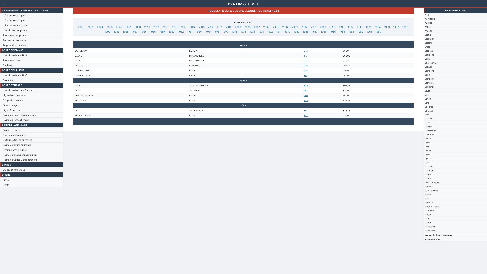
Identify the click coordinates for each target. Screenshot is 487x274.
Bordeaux (429, 50)
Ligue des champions (14, 95)
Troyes (428, 214)
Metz (427, 122)
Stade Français (432, 206)
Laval (427, 90)
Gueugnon (429, 86)
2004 (285, 27)
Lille (427, 94)
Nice (427, 146)
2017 (165, 27)
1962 (360, 31)
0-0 (306, 70)
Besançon (429, 38)
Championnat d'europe (15, 149)
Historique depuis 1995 (15, 75)
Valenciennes (431, 230)
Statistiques (9, 65)
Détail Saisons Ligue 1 (14, 15)
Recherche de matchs (14, 40)
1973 (261, 31)
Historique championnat (15, 30)
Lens (427, 102)
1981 (190, 31)
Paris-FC (429, 158)
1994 (378, 27)
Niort (427, 154)
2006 (266, 27)
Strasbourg (430, 226)
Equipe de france (12, 130)
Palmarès (8, 80)
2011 (219, 27)
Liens (6, 179)
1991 (405, 27)
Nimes (428, 150)
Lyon (427, 114)
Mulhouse (429, 134)
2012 (211, 27)
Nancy (428, 138)
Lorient (428, 98)
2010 (229, 27)
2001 (314, 27)
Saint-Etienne (431, 190)
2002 (304, 27)
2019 (147, 27)
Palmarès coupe (11, 60)
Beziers (428, 42)
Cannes (428, 66)
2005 (276, 27)
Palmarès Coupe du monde (17, 144)
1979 (208, 31)
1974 (252, 31)
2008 (247, 27)
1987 (135, 31)
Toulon (428, 222)
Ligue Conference (12, 110)
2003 (295, 27)
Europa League (11, 105)
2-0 (306, 95)
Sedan (428, 194)
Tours (427, 218)
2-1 (305, 60)
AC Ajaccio (430, 19)
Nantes (428, 142)
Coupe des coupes (13, 100)
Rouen (428, 186)
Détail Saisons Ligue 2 (14, 20)
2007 (257, 27)
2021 (128, 27)
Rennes (428, 174)
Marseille (429, 118)
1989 (116, 31)
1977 (225, 31)
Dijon (427, 74)
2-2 (306, 90)
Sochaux (429, 202)
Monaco (429, 126)
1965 (333, 31)
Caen (427, 58)
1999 (332, 27)
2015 (183, 27)
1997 (350, 27)
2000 (323, 27)
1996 (359, 27)
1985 (153, 31)
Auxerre (428, 23)
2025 (91, 27)
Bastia (428, 34)
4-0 (306, 65)
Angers (428, 26)
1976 (234, 31)
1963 (351, 31)
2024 (100, 27)
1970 (287, 31)
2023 (110, 27)
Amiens (428, 30)
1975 (243, 31)
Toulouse (429, 210)
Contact (7, 184)
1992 (396, 27)
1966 (324, 31)
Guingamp (430, 78)
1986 (144, 31)
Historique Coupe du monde (17, 140)
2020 (138, 27)
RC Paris (429, 166)
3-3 (306, 85)
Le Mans (429, 110)
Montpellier (430, 130)
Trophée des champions (15, 45)
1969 (296, 31)
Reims (428, 178)
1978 (217, 31)
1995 (369, 27)
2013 (202, 27)
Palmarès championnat (15, 35)
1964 (342, 31)
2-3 (306, 50)
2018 (156, 27)
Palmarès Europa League (16, 120)
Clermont (429, 70)
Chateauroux (431, 62)
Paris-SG (429, 162)
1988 (126, 31)
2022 (119, 27)
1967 (315, 31)
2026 (81, 27)
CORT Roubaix (432, 182)
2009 (238, 27)
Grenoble (429, 82)
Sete (427, 198)
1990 (107, 31)
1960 (378, 31)
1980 (199, 31)
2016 (174, 27)
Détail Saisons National (15, 25)
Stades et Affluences (14, 169)
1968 (306, 31)
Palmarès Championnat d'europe (20, 154)
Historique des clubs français (18, 90)
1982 (181, 31)
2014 (192, 27)
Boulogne (429, 54)
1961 (369, 31)
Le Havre (429, 106)
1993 (387, 27)
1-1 (305, 75)
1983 (172, 31)
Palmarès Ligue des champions (19, 115)
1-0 (306, 55)
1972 (270, 31)
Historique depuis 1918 (15, 55)
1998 (341, 27)
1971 (278, 31)
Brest (427, 46)
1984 (162, 31)
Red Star (429, 170)
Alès (427, 15)
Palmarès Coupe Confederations (20, 159)
